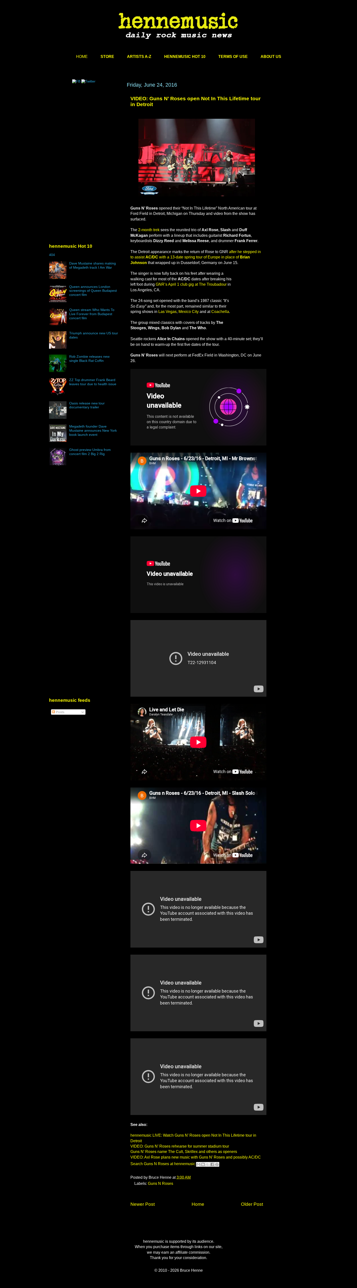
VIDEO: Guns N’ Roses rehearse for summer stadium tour (179, 1146)
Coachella (220, 312)
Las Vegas (167, 312)
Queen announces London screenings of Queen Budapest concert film (93, 291)
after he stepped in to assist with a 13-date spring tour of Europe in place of (195, 257)
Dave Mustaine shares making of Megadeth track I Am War (92, 265)
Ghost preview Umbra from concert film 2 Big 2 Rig (90, 452)
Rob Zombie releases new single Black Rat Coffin (89, 359)
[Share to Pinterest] (216, 1164)
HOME (82, 57)
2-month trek (149, 230)
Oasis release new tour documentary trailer (87, 405)
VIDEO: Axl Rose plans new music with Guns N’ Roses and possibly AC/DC (195, 1157)
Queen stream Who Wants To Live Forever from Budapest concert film (91, 314)
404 (52, 255)
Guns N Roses (160, 1183)
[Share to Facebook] (212, 1164)
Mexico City (188, 312)
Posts (59, 712)
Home (198, 1204)
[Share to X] (207, 1164)
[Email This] (198, 1164)
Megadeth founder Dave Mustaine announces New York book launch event (93, 430)
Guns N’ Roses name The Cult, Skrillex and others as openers (183, 1152)
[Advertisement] (85, 128)
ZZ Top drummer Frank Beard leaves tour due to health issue (92, 382)
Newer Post (142, 1204)
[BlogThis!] (203, 1164)
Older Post (252, 1204)
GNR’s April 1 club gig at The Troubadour (191, 284)
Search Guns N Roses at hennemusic (162, 1164)
